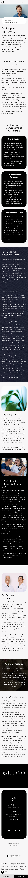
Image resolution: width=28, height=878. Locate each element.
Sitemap (22, 850)
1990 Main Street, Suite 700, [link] (14, 815)
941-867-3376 (4, 871)
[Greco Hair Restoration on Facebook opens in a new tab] (12, 830)
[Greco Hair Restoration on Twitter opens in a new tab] (16, 830)
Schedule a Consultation (13, 779)
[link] (14, 820)
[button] (2, 872)
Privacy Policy (16, 850)
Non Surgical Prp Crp (10, 20)
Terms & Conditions (8, 850)
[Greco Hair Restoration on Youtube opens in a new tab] (19, 830)
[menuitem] (9, 830)
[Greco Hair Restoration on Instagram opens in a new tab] (9, 830)
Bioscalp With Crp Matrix (11, 22)
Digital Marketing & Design (15, 856)
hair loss (7, 520)
